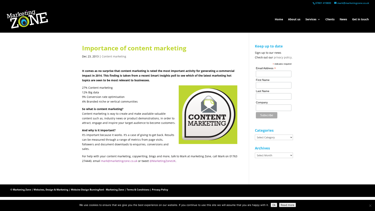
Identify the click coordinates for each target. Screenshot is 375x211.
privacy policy (283, 57)
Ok (274, 205)
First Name (263, 79)
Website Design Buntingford (87, 189)
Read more (287, 205)
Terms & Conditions (138, 189)
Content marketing (114, 56)
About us (294, 19)
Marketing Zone (115, 189)
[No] (370, 205)
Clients (330, 19)
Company (262, 102)
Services (310, 19)
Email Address (266, 68)
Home (279, 19)
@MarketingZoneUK (163, 161)
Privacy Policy (160, 189)
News (343, 19)
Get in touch (360, 19)
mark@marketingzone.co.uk (119, 161)
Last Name (262, 91)
